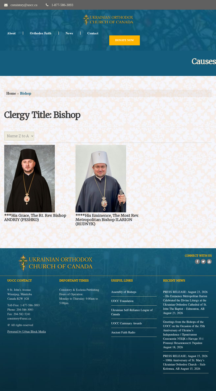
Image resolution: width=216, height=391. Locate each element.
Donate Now (124, 40)
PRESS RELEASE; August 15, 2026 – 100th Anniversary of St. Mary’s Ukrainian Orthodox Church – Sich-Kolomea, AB (185, 362)
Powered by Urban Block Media (26, 331)
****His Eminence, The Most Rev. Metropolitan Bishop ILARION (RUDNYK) (107, 219)
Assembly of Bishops (123, 292)
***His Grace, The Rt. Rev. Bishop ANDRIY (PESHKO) (35, 217)
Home (11, 93)
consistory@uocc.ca (19, 318)
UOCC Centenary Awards (126, 323)
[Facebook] (197, 261)
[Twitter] (203, 261)
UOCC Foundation (122, 301)
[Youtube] (209, 261)
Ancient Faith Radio (123, 332)
